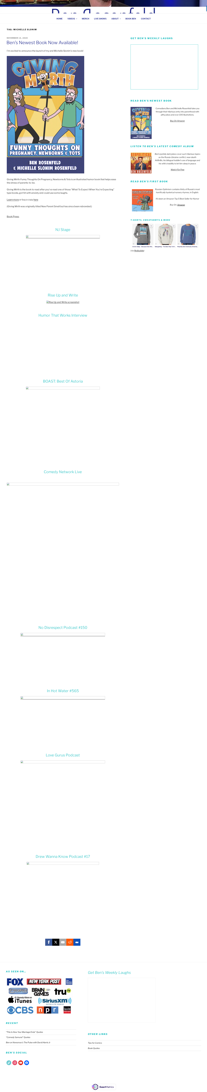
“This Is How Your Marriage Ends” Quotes (24, 1032)
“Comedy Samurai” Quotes (18, 1037)
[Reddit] (69, 942)
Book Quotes (94, 1048)
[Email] (62, 942)
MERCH (85, 18)
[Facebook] (48, 942)
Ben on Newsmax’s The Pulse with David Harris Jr (28, 1042)
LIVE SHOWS (100, 18)
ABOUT (115, 18)
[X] (55, 942)
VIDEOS (71, 18)
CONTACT (146, 18)
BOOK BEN (130, 18)
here (36, 199)
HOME (59, 18)
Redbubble (139, 250)
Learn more (13, 199)
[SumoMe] (76, 942)
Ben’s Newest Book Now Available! (42, 42)
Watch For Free (177, 169)
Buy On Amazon (177, 121)
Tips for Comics (95, 1043)
